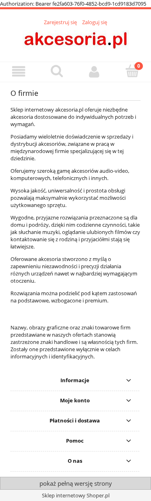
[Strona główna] (76, 39)
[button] (19, 71)
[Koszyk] (132, 71)
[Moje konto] (95, 71)
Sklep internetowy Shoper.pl (76, 495)
